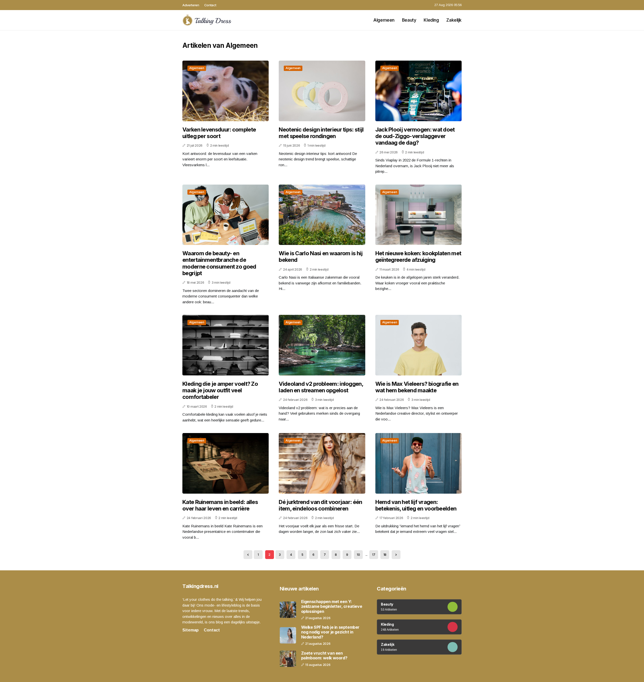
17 (373, 555)
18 (384, 555)
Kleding (431, 20)
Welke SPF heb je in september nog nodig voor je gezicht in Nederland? (330, 632)
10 (358, 555)
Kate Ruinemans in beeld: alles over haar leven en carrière (220, 505)
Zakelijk (454, 20)
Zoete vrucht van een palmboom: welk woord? (324, 655)
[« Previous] (248, 554)
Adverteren (190, 5)
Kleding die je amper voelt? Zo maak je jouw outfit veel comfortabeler (220, 390)
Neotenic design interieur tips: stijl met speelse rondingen (321, 132)
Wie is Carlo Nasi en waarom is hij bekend (321, 256)
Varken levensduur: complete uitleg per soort (219, 132)
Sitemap (190, 630)
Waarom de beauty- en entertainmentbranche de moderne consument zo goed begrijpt (219, 263)
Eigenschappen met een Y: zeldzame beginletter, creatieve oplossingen (331, 606)
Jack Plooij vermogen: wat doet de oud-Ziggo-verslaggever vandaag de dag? (415, 136)
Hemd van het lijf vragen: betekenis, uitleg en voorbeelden (416, 505)
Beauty (409, 20)
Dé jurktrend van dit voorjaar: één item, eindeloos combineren (320, 505)
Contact (210, 5)
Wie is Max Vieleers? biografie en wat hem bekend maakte (417, 387)
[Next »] (396, 554)
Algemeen (383, 20)
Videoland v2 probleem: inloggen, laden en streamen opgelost (321, 387)
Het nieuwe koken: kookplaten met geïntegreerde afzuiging (418, 256)
